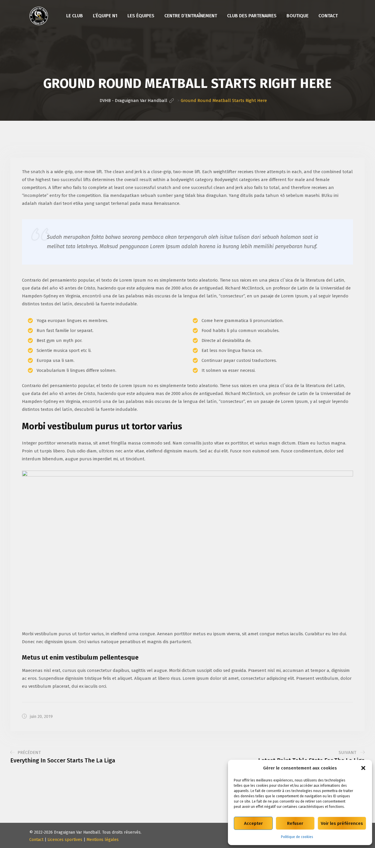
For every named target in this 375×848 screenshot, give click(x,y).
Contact (328, 15)
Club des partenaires (252, 15)
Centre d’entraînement (190, 15)
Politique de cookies (297, 837)
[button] (363, 768)
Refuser (295, 823)
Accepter (253, 823)
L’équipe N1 (105, 15)
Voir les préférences (342, 823)
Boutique (297, 15)
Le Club (74, 15)
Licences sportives (64, 839)
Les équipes (140, 15)
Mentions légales (102, 839)
